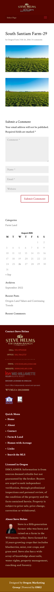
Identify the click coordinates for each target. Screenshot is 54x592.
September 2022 (14, 287)
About (11, 425)
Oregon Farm (13, 39)
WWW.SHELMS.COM (23, 369)
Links (11, 448)
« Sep (8, 274)
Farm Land (11, 225)
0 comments (37, 39)
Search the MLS (16, 454)
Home (11, 419)
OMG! (38, 587)
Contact (12, 431)
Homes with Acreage (20, 443)
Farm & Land (15, 437)
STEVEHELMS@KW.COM (25, 364)
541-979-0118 (20, 350)
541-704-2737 (20, 355)
